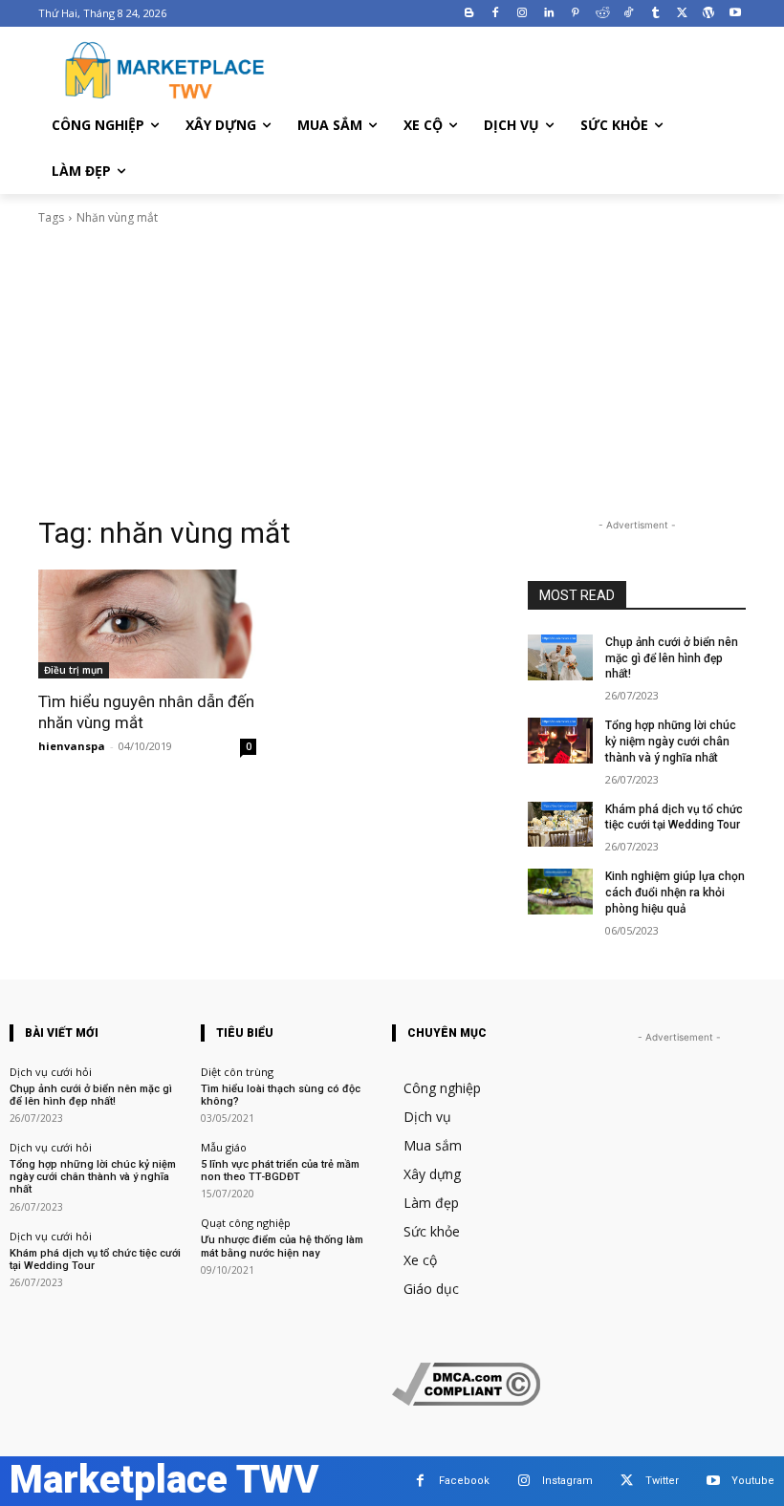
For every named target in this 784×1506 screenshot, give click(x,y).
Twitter (662, 1480)
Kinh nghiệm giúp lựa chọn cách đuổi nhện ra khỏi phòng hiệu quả (675, 892)
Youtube (752, 1480)
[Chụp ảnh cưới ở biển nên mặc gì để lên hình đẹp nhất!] (560, 657)
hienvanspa (71, 746)
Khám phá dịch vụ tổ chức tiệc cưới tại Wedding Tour (674, 817)
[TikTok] (629, 14)
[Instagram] (523, 14)
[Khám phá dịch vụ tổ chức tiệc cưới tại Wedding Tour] (560, 825)
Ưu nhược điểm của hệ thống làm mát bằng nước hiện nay (282, 1246)
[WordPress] (708, 14)
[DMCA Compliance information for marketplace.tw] (466, 1400)
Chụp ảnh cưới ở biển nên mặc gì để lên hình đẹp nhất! (671, 658)
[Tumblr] (655, 14)
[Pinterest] (575, 14)
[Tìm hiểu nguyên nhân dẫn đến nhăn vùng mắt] (147, 624)
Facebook (464, 1480)
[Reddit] (602, 14)
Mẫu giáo (224, 1147)
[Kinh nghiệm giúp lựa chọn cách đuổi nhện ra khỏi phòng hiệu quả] (560, 891)
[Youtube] (735, 14)
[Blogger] (469, 14)
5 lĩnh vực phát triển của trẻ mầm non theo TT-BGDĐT (280, 1170)
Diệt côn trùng (237, 1071)
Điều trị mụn (73, 670)
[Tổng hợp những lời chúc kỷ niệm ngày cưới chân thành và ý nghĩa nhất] (560, 741)
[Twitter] (682, 14)
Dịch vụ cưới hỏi (51, 1071)
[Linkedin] (549, 14)
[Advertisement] (392, 371)
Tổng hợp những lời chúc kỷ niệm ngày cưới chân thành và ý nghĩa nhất (670, 741)
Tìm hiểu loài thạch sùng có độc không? (280, 1095)
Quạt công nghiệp (246, 1222)
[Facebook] (496, 14)
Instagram (567, 1480)
